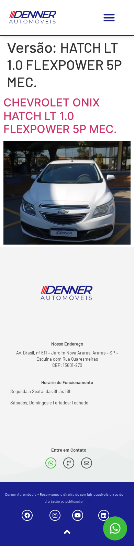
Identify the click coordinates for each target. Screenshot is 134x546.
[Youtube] (77, 515)
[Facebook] (27, 515)
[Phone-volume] (68, 462)
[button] (109, 17)
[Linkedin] (103, 515)
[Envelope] (86, 462)
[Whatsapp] (50, 462)
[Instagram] (54, 515)
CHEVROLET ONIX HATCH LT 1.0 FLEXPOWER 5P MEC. (60, 116)
